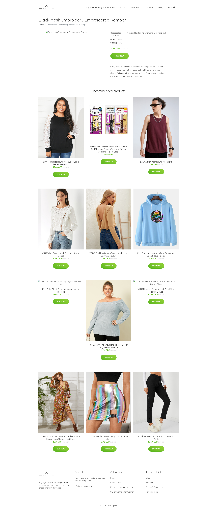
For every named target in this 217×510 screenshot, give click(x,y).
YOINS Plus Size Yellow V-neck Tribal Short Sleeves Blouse (156, 290)
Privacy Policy (152, 492)
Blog (160, 7)
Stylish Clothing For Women (100, 7)
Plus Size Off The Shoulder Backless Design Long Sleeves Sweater (108, 346)
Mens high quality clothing (133, 33)
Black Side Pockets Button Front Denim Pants (156, 437)
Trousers (148, 7)
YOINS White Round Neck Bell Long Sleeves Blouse (60, 254)
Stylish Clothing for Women (122, 492)
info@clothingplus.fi (83, 486)
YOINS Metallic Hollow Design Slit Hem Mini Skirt (108, 437)
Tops (122, 7)
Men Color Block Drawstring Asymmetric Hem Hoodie (60, 290)
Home (41, 24)
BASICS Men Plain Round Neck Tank (156, 162)
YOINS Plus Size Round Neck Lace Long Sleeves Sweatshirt (61, 163)
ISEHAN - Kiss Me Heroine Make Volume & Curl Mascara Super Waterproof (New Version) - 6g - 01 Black (108, 149)
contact (149, 482)
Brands (172, 7)
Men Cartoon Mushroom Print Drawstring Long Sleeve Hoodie (156, 254)
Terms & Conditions (154, 487)
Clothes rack (115, 482)
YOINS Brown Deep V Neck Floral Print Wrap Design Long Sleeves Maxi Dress (61, 437)
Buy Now (120, 56)
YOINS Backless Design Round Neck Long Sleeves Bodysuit (108, 254)
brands (113, 478)
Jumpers (134, 7)
